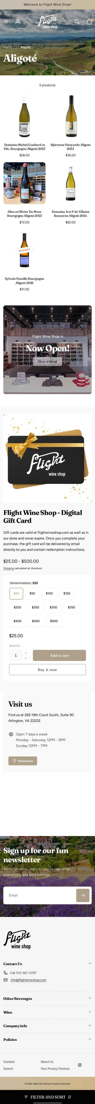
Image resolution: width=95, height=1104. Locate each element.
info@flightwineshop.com (28, 980)
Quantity (14, 645)
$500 (54, 621)
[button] (6, 22)
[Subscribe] (82, 895)
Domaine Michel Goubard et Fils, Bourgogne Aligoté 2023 (24, 147)
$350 (71, 607)
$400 (17, 621)
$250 (35, 607)
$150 (66, 593)
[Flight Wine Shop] (17, 952)
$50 (32, 593)
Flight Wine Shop (41, 1083)
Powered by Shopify (60, 1083)
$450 (36, 621)
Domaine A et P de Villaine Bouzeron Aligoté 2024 (70, 214)
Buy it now (47, 669)
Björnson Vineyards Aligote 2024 (71, 147)
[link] (47, 361)
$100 (49, 593)
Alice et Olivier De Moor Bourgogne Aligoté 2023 (24, 214)
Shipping (8, 568)
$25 (16, 593)
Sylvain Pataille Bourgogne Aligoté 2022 (24, 281)
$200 (17, 607)
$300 (53, 607)
